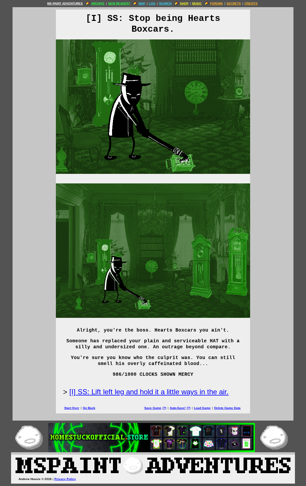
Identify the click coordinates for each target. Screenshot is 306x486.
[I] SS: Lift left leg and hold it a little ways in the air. (149, 392)
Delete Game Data (227, 408)
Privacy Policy (65, 479)
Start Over (71, 408)
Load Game (202, 408)
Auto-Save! (178, 408)
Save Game (152, 408)
